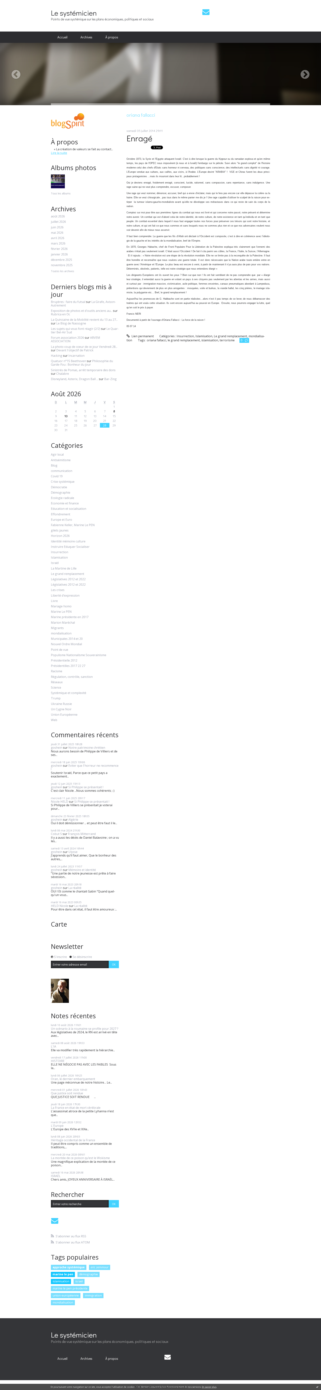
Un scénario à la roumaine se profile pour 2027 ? (84, 1029)
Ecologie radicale (62, 498)
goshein (56, 748)
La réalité (74, 888)
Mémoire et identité (82, 870)
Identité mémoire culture (68, 541)
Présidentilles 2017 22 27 (68, 666)
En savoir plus (209, 1387)
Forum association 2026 (67, 338)
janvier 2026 (59, 254)
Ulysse (72, 852)
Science (56, 687)
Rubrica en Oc (60, 314)
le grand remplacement (184, 340)
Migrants (57, 628)
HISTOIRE (57, 1061)
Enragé (139, 138)
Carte (59, 924)
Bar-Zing (110, 379)
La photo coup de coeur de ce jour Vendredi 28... (84, 347)
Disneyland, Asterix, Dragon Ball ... (74, 379)
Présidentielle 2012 (64, 660)
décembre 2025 (61, 260)
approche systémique (69, 1267)
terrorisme (227, 340)
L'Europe (57, 1126)
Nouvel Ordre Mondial (66, 644)
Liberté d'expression (65, 595)
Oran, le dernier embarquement (73, 1079)
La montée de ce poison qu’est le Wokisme (80, 1158)
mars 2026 (58, 243)
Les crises (57, 590)
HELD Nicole (59, 906)
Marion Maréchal (63, 622)
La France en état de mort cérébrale (75, 1108)
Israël (55, 563)
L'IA (53, 1046)
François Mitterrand (82, 834)
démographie (88, 1274)
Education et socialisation (68, 509)
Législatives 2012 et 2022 (68, 579)
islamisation (61, 1281)
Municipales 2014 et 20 (67, 639)
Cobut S (56, 834)
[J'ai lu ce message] (317, 1386)
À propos (111, 37)
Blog (54, 465)
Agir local (57, 454)
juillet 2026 (58, 222)
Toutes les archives (62, 271)
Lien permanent (142, 336)
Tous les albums (61, 193)
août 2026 (58, 216)
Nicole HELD (59, 802)
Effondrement (60, 514)
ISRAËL (56, 1176)
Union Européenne (64, 714)
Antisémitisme (61, 460)
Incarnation (76, 356)
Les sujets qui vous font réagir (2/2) (75, 329)
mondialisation (61, 633)
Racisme (56, 671)
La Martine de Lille (64, 568)
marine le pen (63, 1274)
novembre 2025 (62, 265)
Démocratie (59, 487)
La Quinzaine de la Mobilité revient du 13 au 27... (84, 320)
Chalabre (62, 374)
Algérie (73, 820)
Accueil (62, 37)
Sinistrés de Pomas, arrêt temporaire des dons (83, 370)
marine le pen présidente (70, 1288)
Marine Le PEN (61, 611)
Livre (54, 601)
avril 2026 (57, 238)
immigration (93, 1295)
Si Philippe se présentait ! (85, 787)
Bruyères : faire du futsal (68, 302)
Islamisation (59, 557)
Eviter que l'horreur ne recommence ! (85, 767)
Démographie (60, 492)
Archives (86, 37)
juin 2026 (57, 227)
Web (54, 720)
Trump (56, 698)
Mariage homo (61, 606)
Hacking (56, 356)
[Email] (206, 12)
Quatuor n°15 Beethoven (68, 361)
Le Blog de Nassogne (71, 323)
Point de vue (59, 649)
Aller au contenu (13, 3)
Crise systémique (62, 481)
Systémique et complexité (68, 693)
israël (79, 1281)
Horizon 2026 (60, 536)
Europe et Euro (61, 519)
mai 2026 (57, 232)
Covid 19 (57, 476)
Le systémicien (74, 13)
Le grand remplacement (67, 574)
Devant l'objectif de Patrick (74, 350)
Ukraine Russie (61, 704)
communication (61, 471)
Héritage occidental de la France (73, 1140)
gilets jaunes (60, 530)
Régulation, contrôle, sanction (72, 677)
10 (66, 416)
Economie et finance (65, 503)
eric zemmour (99, 1267)
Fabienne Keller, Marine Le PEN (73, 525)
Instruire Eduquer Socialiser (70, 547)
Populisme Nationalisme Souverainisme (78, 655)
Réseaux (57, 682)
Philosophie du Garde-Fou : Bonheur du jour (82, 363)
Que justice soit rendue (67, 1093)
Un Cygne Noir (61, 709)
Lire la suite (59, 153)
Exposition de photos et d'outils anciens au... (81, 311)
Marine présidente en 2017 (69, 617)
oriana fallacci (156, 340)
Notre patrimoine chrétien (86, 748)
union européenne (66, 1295)
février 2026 (59, 249)
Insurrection (59, 552)
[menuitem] (62, 37)
